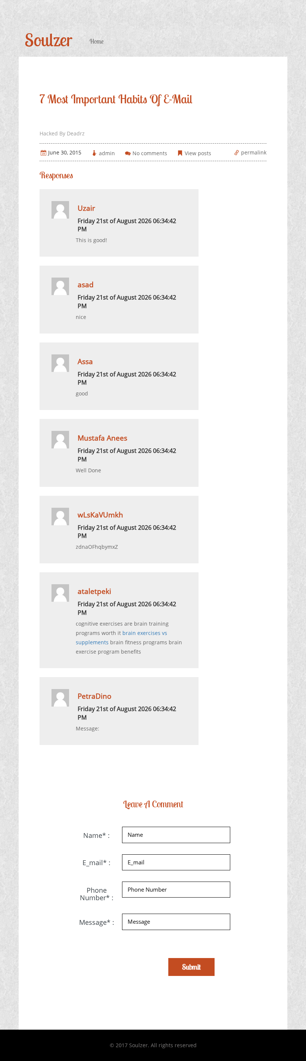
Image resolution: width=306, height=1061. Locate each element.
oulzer (48, 39)
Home (97, 41)
